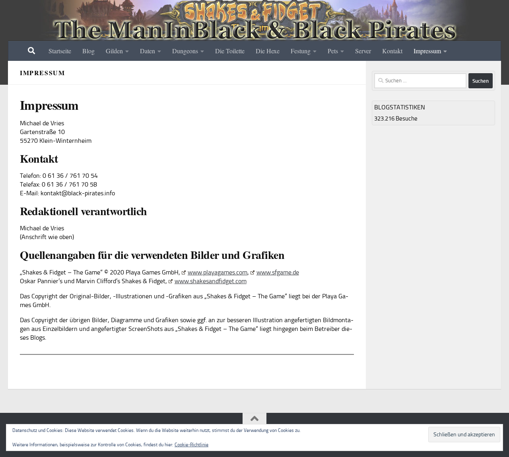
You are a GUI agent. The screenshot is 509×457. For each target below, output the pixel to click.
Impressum (427, 51)
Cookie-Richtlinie (191, 444)
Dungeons (185, 51)
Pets (333, 51)
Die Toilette (230, 51)
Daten (147, 51)
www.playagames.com (217, 272)
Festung (301, 51)
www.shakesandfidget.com (211, 281)
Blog (88, 51)
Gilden (114, 51)
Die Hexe (268, 51)
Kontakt (392, 51)
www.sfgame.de (277, 272)
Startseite (60, 51)
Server (363, 51)
